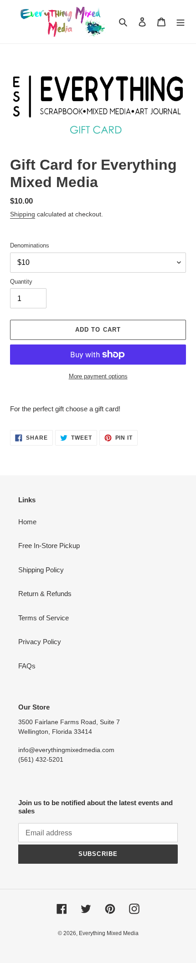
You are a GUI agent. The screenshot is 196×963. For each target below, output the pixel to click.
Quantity (21, 281)
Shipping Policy (41, 570)
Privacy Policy (39, 642)
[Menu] (180, 22)
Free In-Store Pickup (49, 545)
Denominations (29, 245)
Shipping (22, 214)
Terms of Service (43, 618)
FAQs (27, 666)
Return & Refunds (45, 593)
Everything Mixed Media (109, 933)
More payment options (98, 376)
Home (27, 522)
